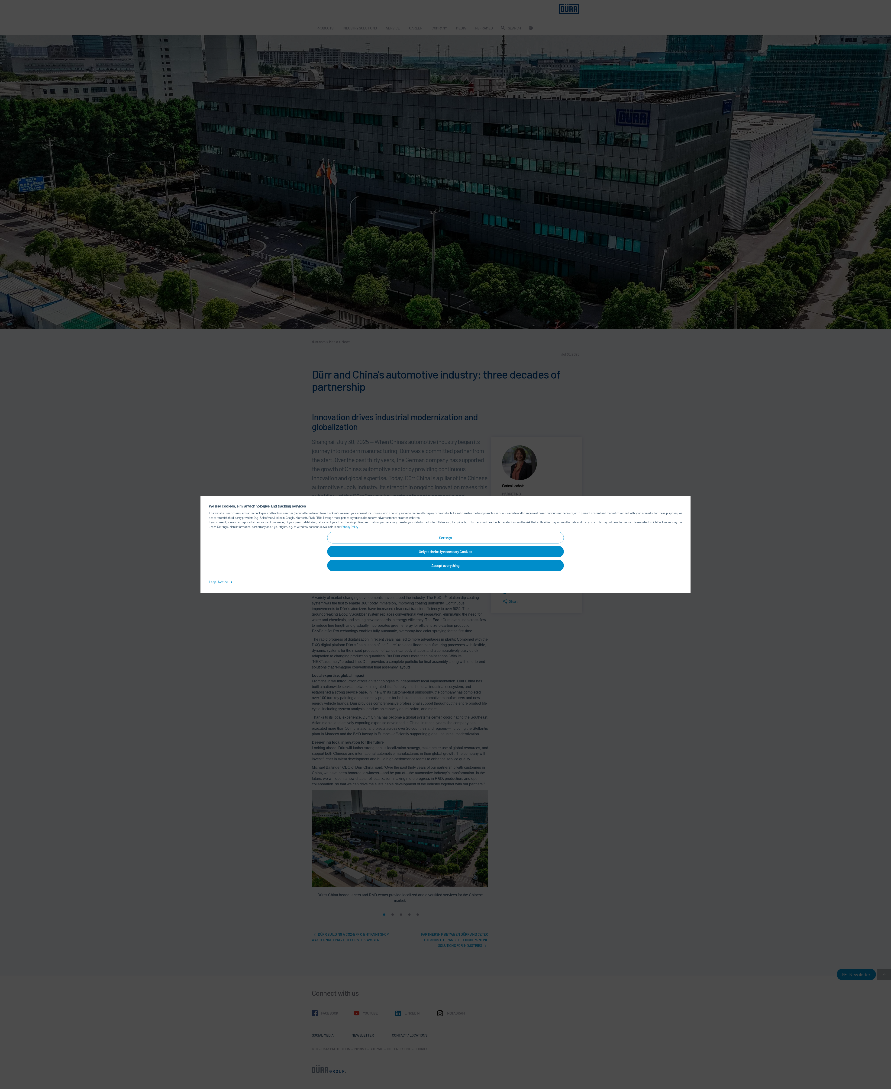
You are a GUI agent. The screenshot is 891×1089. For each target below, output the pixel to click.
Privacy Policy (350, 527)
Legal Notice (219, 582)
